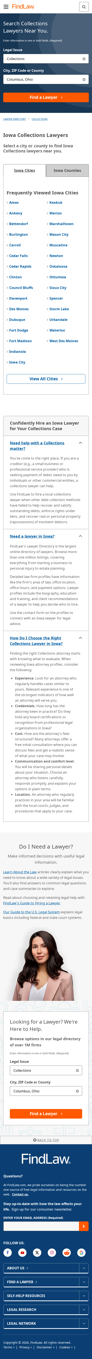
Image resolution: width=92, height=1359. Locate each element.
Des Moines (19, 309)
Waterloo (57, 330)
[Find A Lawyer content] (83, 1282)
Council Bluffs (21, 287)
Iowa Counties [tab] (67, 170)
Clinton (15, 277)
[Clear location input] (84, 79)
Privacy (24, 1347)
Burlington (18, 234)
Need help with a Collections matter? (37, 445)
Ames (14, 202)
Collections (39, 119)
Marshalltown (61, 223)
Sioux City (57, 287)
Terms (8, 1347)
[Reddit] (66, 1252)
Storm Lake (59, 309)
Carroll (15, 245)
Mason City (58, 234)
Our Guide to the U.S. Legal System (31, 912)
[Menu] (6, 6)
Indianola (17, 351)
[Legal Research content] (83, 1309)
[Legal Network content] (83, 1323)
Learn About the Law (20, 872)
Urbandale (58, 319)
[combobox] (46, 58)
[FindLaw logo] (24, 7)
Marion (55, 213)
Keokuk (55, 202)
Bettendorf (18, 223)
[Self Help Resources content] (83, 1295)
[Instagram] (52, 1252)
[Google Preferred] (81, 1252)
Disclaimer (45, 1347)
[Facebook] (7, 1252)
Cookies (65, 1347)
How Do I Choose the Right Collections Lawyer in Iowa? (36, 640)
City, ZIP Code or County (23, 70)
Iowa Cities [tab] (24, 170)
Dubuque (17, 319)
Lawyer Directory (14, 119)
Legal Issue (12, 49)
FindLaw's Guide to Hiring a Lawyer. (31, 903)
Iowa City (17, 362)
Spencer (56, 298)
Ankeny (15, 213)
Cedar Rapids (20, 266)
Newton (56, 255)
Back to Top (48, 1140)
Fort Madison (20, 341)
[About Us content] (83, 1268)
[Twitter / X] (37, 1252)
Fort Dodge (18, 330)
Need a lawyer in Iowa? (32, 536)
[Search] (84, 6)
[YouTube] (22, 1252)
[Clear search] (77, 1070)
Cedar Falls (18, 255)
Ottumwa (57, 277)
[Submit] (84, 1226)
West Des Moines (63, 341)
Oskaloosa (58, 266)
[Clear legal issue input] (84, 58)
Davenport (18, 298)
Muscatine (58, 245)
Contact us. (20, 1194)
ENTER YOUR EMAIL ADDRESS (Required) (33, 1218)
